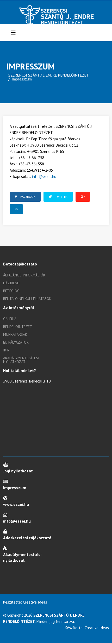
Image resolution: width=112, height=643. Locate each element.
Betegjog (11, 290)
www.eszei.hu (16, 504)
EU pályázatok (16, 342)
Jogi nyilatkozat (18, 470)
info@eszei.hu (44, 176)
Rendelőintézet (17, 326)
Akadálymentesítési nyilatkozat (21, 360)
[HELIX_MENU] (13, 32)
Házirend (11, 283)
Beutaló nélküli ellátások (27, 298)
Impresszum (14, 487)
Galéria (9, 318)
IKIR (6, 350)
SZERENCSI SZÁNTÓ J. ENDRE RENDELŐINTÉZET (48, 75)
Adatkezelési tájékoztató (27, 537)
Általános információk (24, 275)
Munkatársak (15, 334)
